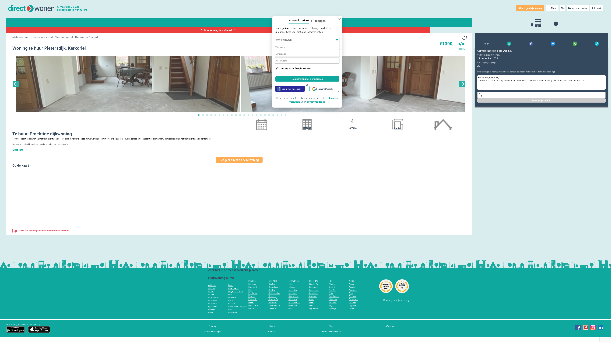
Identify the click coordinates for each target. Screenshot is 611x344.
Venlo (331, 293)
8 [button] (227, 115)
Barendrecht (233, 288)
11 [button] (240, 115)
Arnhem (211, 309)
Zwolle (351, 308)
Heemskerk (273, 287)
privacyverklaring (316, 101)
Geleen (251, 302)
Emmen (251, 296)
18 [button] (269, 115)
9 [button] (231, 115)
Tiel (330, 281)
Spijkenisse (313, 308)
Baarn (230, 285)
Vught (331, 305)
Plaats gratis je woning (530, 8)
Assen (210, 312)
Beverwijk (232, 297)
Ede (250, 290)
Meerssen (292, 293)
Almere (211, 294)
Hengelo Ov (273, 299)
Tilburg (332, 284)
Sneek (311, 302)
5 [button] (215, 115)
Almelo (211, 291)
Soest (311, 305)
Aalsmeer (212, 285)
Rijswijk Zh (313, 284)
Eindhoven (252, 293)
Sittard (311, 299)
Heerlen (271, 290)
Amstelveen (213, 300)
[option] (128, 84)
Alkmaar (211, 288)
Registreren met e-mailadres (307, 79)
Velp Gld (332, 290)
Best (230, 294)
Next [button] (462, 84)
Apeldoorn (212, 306)
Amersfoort (213, 297)
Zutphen (352, 302)
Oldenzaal (292, 305)
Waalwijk (332, 308)
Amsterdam (213, 303)
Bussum (231, 303)
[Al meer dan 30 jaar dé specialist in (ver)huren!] (31, 8)
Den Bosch (232, 312)
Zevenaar (352, 296)
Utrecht (332, 287)
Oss (290, 308)
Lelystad (291, 287)
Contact (271, 331)
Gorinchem (253, 305)
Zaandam (353, 287)
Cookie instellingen (212, 331)
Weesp (351, 284)
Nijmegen (292, 299)
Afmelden (390, 326)
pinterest (585, 327)
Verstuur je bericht (541, 100)
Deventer (252, 284)
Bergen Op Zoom (235, 291)
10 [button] (236, 115)
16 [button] (260, 115)
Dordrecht (252, 287)
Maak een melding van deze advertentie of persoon (44, 230)
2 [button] (202, 115)
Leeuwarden (293, 281)
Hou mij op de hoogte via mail (295, 67)
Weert (351, 281)
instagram (593, 327)
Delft (230, 309)
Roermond (313, 287)
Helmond (272, 296)
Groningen (272, 281)
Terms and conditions (331, 331)
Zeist (351, 293)
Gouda (251, 308)
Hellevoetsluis (274, 293)
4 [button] (211, 115)
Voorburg (333, 302)
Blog (331, 326)
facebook (578, 327)
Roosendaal (314, 290)
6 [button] (219, 115)
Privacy (271, 326)
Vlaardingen (334, 296)
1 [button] (198, 115)
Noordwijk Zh (294, 302)
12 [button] (244, 115)
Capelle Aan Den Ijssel (237, 306)
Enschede (252, 299)
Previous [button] (16, 84)
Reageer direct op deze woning (239, 160)
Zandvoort (353, 290)
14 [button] (252, 115)
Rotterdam (313, 293)
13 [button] (248, 115)
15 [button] (256, 115)
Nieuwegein (293, 296)
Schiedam (313, 296)
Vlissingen (333, 299)
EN (562, 8)
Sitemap (212, 326)
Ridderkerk (313, 281)
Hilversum (272, 302)
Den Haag (252, 281)
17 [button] (265, 115)
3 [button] (207, 115)
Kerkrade (272, 308)
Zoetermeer (353, 299)
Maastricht (292, 290)
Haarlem (271, 284)
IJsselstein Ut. (274, 305)
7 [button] (223, 115)
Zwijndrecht (354, 305)
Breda (230, 300)
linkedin (600, 327)
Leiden (291, 284)
